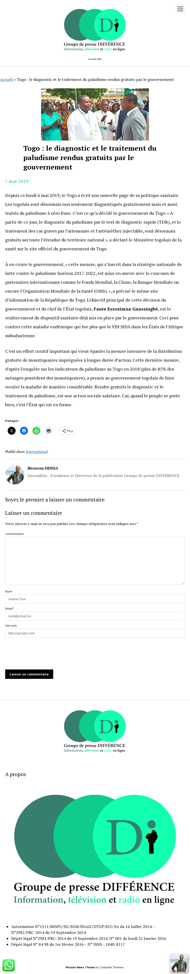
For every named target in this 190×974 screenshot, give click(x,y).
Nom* (9, 591)
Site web (11, 625)
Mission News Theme (80, 967)
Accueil (6, 79)
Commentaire (14, 534)
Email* (9, 608)
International (37, 451)
